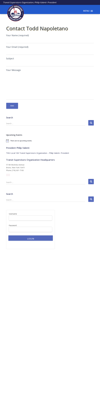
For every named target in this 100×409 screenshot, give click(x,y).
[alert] (50, 140)
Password (13, 225)
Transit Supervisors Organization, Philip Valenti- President (29, 2)
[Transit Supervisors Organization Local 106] (14, 9)
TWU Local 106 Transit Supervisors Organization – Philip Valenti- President (37, 153)
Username (13, 214)
